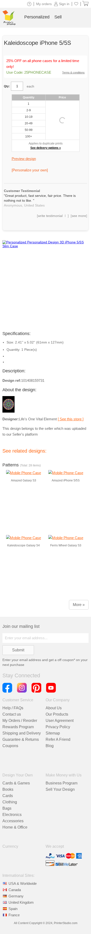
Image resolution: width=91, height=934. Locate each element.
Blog (50, 746)
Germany (16, 896)
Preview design (24, 159)
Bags (6, 808)
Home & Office (14, 827)
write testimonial (50, 216)
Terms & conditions (73, 72)
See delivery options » (45, 148)
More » (79, 605)
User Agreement (60, 720)
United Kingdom (21, 902)
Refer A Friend (58, 739)
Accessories (13, 821)
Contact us (11, 714)
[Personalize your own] (30, 170)
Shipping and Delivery (21, 733)
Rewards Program (18, 727)
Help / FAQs (12, 708)
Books (7, 789)
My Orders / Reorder (19, 720)
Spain (12, 909)
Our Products (57, 714)
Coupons (10, 746)
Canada (14, 890)
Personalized (37, 17)
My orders (44, 4)
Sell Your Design (60, 789)
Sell (58, 17)
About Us (54, 708)
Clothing (9, 802)
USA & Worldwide (22, 883)
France (14, 915)
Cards (7, 796)
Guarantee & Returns (20, 739)
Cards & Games (16, 783)
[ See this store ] (70, 419)
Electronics (12, 815)
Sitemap (53, 733)
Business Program (61, 783)
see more (79, 216)
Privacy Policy (58, 727)
